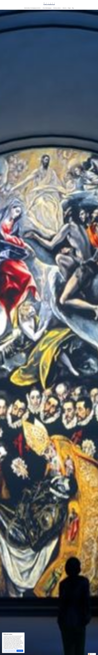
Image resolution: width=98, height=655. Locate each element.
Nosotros (64, 8)
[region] (13, 643)
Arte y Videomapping (47, 8)
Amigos (69, 8)
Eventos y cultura (56, 8)
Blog (73, 8)
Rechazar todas (12, 650)
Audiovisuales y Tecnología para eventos (32, 8)
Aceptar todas (20, 650)
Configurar (6, 650)
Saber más (16, 648)
